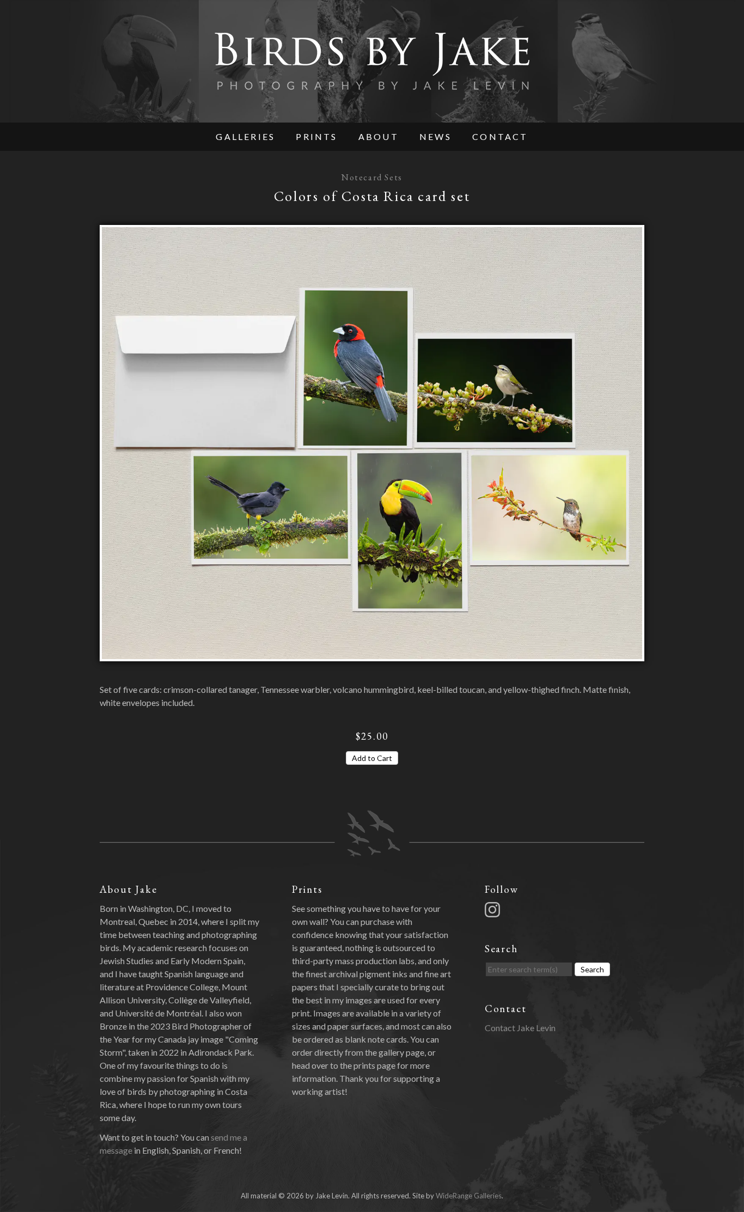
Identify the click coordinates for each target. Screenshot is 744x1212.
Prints (316, 136)
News (435, 136)
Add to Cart (372, 758)
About (378, 136)
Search (592, 969)
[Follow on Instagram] (494, 908)
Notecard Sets (372, 177)
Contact (500, 136)
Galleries (245, 136)
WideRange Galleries (469, 1195)
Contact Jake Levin (520, 1027)
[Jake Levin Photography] (372, 116)
